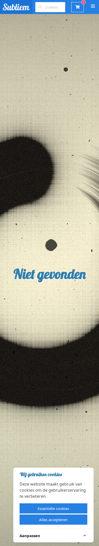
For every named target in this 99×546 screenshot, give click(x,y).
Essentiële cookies (53, 508)
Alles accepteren (53, 519)
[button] (93, 6)
